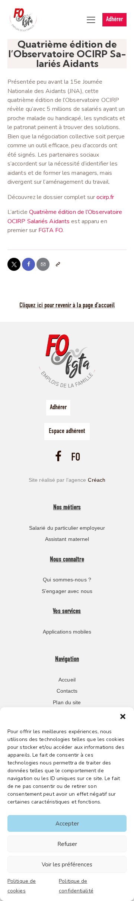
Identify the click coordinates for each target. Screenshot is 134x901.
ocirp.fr (105, 197)
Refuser (67, 844)
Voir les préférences (67, 864)
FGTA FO (50, 230)
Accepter (67, 823)
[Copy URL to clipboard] (57, 264)
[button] (123, 716)
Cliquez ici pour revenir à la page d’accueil (67, 305)
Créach (96, 480)
